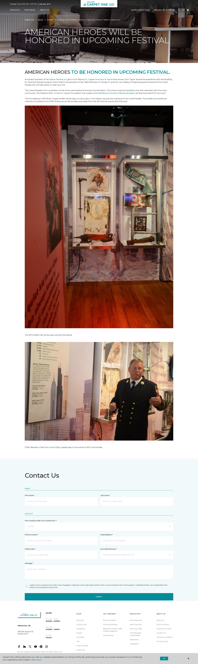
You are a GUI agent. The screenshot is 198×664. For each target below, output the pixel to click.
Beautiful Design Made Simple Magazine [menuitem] (112, 630)
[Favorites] (183, 10)
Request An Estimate (164, 10)
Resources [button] (30, 10)
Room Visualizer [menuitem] (110, 620)
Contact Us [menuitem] (161, 633)
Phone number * (31, 535)
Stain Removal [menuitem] (136, 620)
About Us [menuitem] (160, 620)
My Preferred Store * (108, 549)
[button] (179, 10)
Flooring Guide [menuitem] (136, 629)
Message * (29, 563)
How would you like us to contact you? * (41, 520)
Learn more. (35, 660)
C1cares (50, 20)
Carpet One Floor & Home (100, 79)
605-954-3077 (45, 4)
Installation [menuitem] (134, 644)
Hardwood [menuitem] (80, 629)
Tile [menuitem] (78, 641)
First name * (29, 495)
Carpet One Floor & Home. (35, 652)
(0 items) (188, 10)
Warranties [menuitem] (134, 640)
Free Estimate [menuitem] (82, 646)
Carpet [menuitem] (79, 633)
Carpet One (29, 20)
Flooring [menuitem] (79, 620)
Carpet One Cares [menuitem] (164, 629)
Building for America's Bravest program (116, 93)
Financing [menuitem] (80, 650)
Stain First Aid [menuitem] (135, 624)
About (40, 20)
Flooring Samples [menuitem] (110, 624)
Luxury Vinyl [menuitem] (81, 624)
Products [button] (15, 10)
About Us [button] (44, 10)
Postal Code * (30, 549)
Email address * (106, 535)
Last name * (105, 495)
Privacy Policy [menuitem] (162, 641)
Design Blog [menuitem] (108, 635)
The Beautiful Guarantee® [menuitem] (135, 634)
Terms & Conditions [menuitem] (165, 637)
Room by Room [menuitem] (163, 624)
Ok (164, 658)
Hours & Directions (140, 10)
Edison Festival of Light (60, 79)
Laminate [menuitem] (80, 637)
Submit (99, 597)
